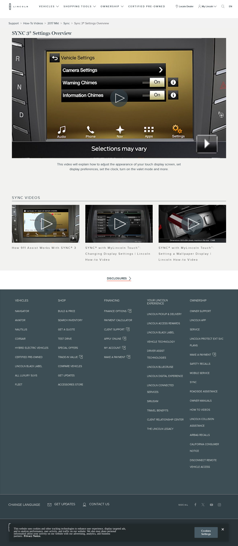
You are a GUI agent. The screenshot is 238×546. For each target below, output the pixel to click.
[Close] (223, 532)
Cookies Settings (206, 532)
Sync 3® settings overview (91, 23)
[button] (49, 6)
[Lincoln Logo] (18, 6)
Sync (66, 23)
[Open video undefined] (45, 224)
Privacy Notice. (32, 536)
